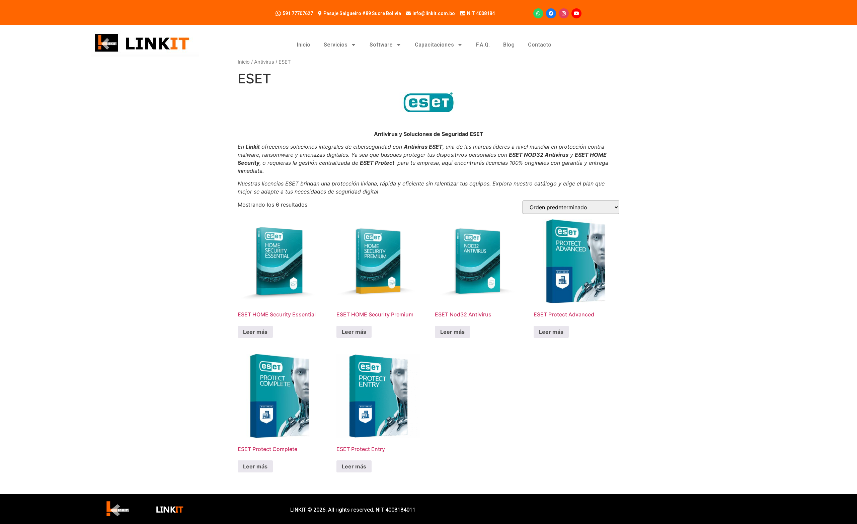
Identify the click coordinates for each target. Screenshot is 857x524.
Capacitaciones (434, 45)
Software (381, 45)
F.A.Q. (483, 45)
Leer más (255, 331)
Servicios (335, 45)
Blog (509, 45)
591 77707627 (298, 13)
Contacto (539, 45)
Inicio (303, 45)
